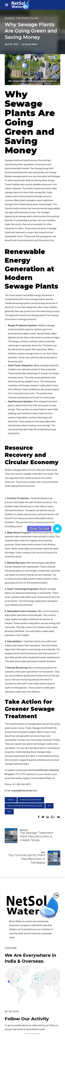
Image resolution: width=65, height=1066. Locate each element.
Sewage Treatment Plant (21, 18)
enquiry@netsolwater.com (24, 790)
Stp (49, 806)
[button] (57, 528)
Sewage (11, 800)
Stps (9, 811)
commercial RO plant (38, 770)
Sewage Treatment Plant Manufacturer (25, 806)
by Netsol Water (30, 44)
